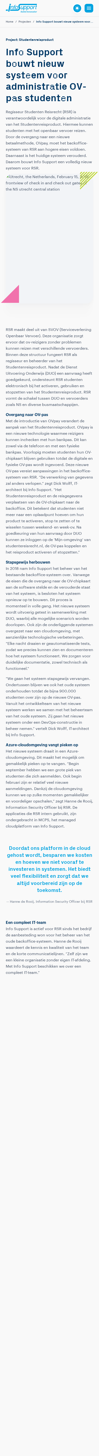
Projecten (25, 21)
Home (9, 21)
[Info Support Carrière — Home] (21, 8)
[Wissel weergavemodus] (77, 8)
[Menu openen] (89, 8)
